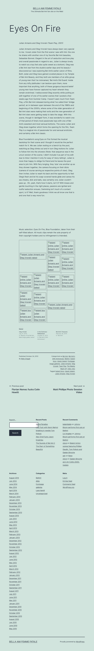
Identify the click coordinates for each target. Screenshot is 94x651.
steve (65, 443)
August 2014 (14, 478)
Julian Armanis (66, 364)
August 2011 (14, 591)
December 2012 (15, 541)
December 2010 (15, 607)
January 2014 (14, 500)
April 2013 (13, 528)
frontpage (71, 361)
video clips (71, 369)
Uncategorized (41, 494)
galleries (39, 487)
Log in (65, 478)
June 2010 (13, 626)
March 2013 (13, 531)
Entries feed (67, 481)
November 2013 (15, 506)
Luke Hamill (40, 490)
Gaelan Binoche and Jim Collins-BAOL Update (72, 462)
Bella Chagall (25, 359)
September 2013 (15, 513)
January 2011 (14, 604)
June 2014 (13, 484)
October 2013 (14, 509)
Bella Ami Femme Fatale (47, 8)
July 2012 (13, 556)
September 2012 (15, 550)
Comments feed (69, 484)
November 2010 (15, 610)
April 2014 (13, 490)
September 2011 (15, 588)
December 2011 (15, 578)
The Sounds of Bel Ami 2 (45, 443)
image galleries (55, 364)
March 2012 (13, 569)
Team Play (62, 366)
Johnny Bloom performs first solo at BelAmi (74, 427)
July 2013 (13, 519)
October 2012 (14, 547)
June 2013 (13, 522)
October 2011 (14, 585)
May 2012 (13, 563)
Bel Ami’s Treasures (61, 332)
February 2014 (14, 497)
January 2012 (14, 575)
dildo (38, 481)
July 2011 (12, 594)
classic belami (62, 361)
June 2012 (13, 560)
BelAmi (67, 359)
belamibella (67, 424)
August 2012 (14, 553)
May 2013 (13, 525)
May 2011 (12, 600)
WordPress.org (68, 487)
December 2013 (15, 503)
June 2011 (13, 597)
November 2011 (15, 582)
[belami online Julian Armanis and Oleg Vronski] (54, 247)
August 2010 (14, 619)
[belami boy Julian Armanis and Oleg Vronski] (26, 315)
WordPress (80, 642)
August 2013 (14, 516)
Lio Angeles (67, 434)
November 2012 (15, 544)
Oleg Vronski (23, 332)
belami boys (60, 371)
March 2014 (13, 494)
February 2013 (14, 534)
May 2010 (13, 629)
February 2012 (14, 572)
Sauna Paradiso (42, 424)
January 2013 (14, 538)
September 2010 (15, 616)
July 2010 (13, 622)
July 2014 (13, 481)
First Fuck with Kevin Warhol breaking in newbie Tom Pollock (47, 430)
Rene (70, 456)
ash (64, 456)
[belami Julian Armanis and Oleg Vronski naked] (33, 256)
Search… (12, 420)
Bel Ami (65, 356)
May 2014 (13, 487)
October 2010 (14, 613)
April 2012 (13, 566)
